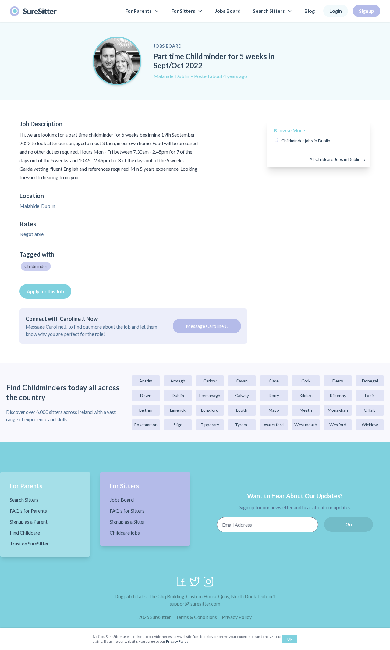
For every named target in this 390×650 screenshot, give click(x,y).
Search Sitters (269, 11)
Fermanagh (209, 395)
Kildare (306, 395)
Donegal (370, 380)
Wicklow (370, 424)
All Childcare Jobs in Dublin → (338, 159)
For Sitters (183, 11)
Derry (337, 380)
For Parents (138, 11)
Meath (306, 410)
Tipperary (209, 424)
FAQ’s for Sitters (127, 510)
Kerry (273, 395)
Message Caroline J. (207, 326)
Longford (209, 410)
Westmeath (305, 424)
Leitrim (145, 410)
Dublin (178, 395)
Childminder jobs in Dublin (305, 140)
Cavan (242, 380)
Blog (309, 11)
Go (349, 524)
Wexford (337, 424)
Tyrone (242, 424)
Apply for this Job (45, 291)
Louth (241, 410)
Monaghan (338, 410)
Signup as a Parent (29, 521)
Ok (289, 638)
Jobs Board (228, 11)
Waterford (274, 424)
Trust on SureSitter (29, 543)
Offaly (370, 410)
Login (335, 11)
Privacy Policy (237, 617)
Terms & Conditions (196, 617)
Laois (370, 395)
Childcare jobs (125, 532)
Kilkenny (338, 395)
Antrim (145, 380)
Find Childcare (25, 532)
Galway (242, 395)
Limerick (178, 410)
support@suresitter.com (195, 603)
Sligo (178, 424)
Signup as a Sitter (127, 521)
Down (145, 395)
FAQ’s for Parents (28, 510)
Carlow (210, 380)
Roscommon (146, 424)
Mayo (274, 410)
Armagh (177, 380)
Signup (366, 11)
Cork (305, 380)
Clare (274, 380)
